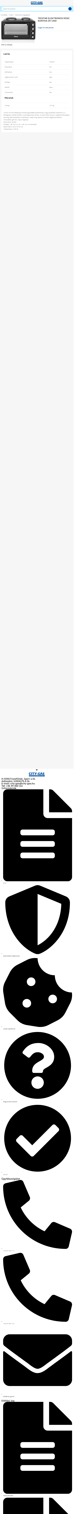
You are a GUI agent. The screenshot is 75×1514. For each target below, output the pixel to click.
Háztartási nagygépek (22, 15)
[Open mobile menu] (2, 3)
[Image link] (37, 774)
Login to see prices (46, 27)
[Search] (70, 8)
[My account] (71, 3)
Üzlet (11, 15)
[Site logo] (37, 3)
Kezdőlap (4, 15)
